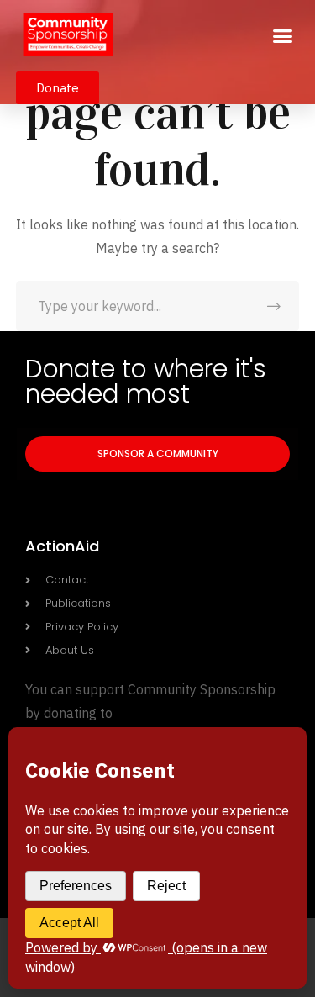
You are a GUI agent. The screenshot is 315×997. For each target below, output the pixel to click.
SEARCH (274, 306)
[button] (283, 36)
